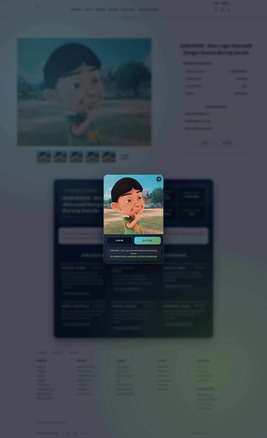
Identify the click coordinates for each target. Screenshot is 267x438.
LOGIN (119, 240)
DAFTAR (147, 240)
